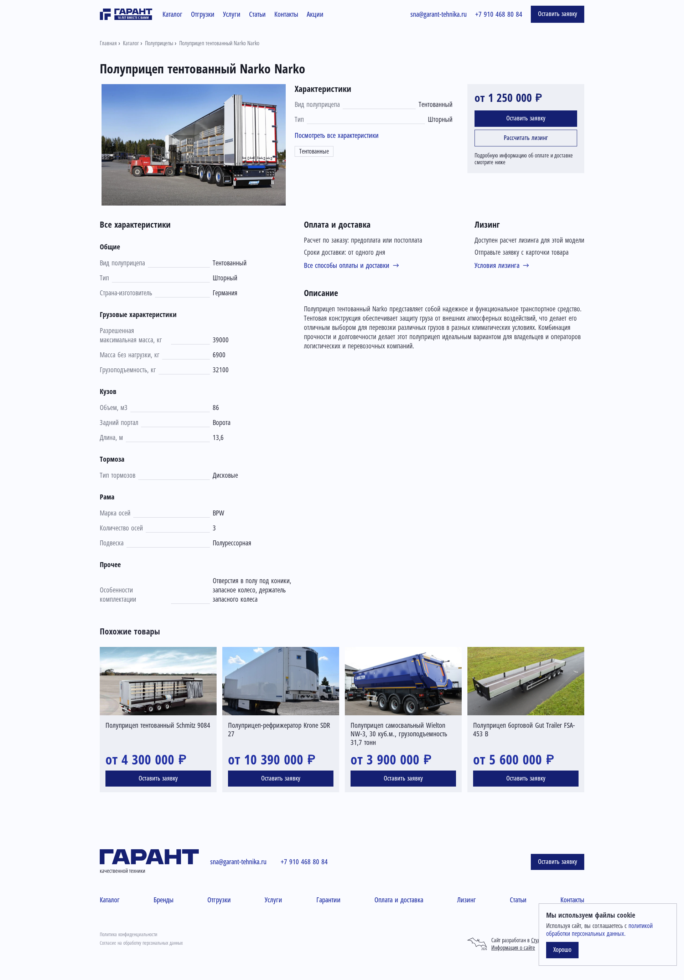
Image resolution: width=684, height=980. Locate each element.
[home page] (126, 14)
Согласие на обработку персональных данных (141, 943)
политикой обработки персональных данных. (599, 929)
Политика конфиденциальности (128, 934)
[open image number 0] (194, 145)
